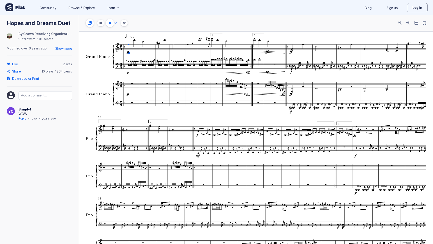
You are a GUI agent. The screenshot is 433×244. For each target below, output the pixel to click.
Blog (368, 8)
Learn (111, 8)
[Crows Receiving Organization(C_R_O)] (9, 36)
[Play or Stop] (110, 23)
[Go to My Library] (15, 7)
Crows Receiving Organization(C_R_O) (54, 34)
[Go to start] (100, 23)
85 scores (46, 39)
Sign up (392, 8)
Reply (22, 118)
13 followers (26, 39)
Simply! (24, 109)
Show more (63, 48)
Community (48, 8)
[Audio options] (115, 23)
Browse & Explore (82, 8)
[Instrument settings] (90, 23)
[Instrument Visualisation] (124, 23)
